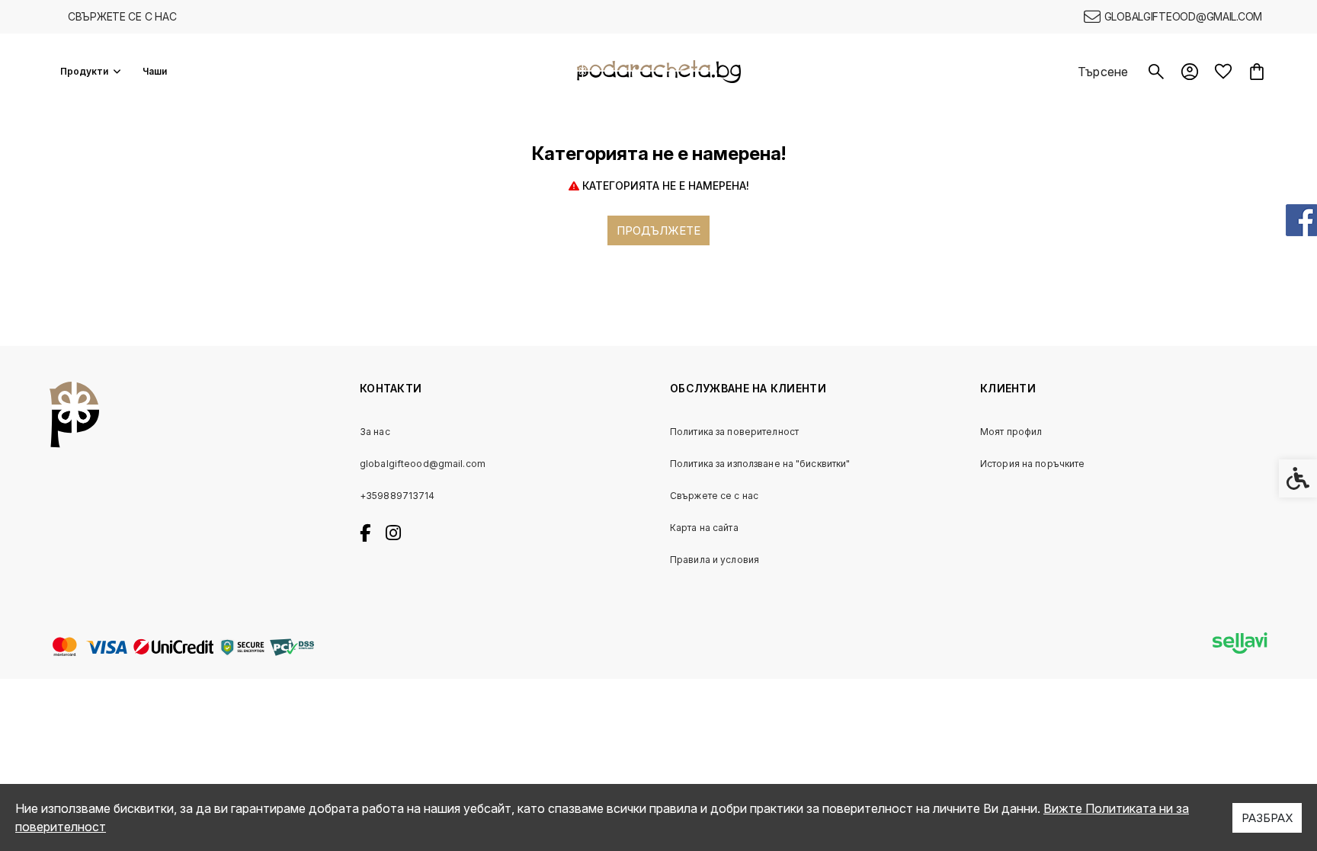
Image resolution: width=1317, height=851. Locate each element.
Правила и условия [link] (714, 559)
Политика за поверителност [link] (734, 431)
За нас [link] (375, 431)
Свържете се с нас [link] (122, 16)
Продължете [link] (658, 230)
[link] (1173, 17)
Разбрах (1267, 818)
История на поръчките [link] (1032, 463)
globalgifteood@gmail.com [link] (422, 463)
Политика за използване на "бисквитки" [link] (760, 463)
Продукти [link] (84, 71)
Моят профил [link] (1011, 431)
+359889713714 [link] (397, 495)
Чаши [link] (155, 71)
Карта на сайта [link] (704, 527)
